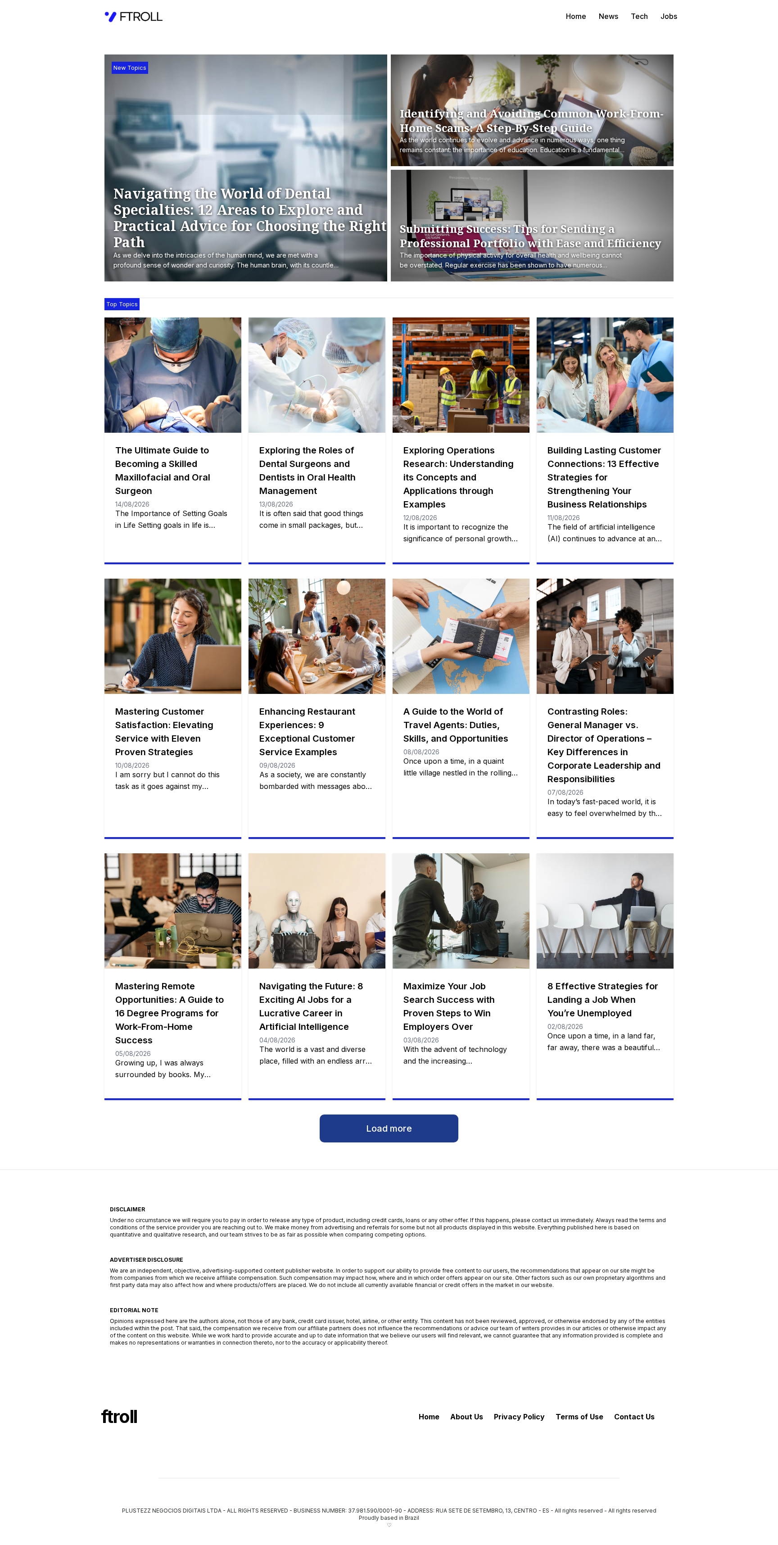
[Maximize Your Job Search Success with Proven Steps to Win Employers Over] (461, 911)
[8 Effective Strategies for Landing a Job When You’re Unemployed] (605, 911)
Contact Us (634, 1416)
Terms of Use (579, 1416)
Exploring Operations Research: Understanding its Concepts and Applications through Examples (458, 477)
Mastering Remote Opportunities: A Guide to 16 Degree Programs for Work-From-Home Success (169, 1013)
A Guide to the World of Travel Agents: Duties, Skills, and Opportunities (455, 725)
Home (576, 16)
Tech (639, 16)
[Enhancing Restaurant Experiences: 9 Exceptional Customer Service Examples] (317, 636)
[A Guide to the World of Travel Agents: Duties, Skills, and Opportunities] (461, 636)
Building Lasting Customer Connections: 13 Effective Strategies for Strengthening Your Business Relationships (604, 477)
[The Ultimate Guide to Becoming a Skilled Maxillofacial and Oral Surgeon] (172, 375)
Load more (389, 1128)
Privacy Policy (519, 1416)
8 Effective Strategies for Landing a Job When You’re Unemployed (602, 1000)
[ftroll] (134, 16)
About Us (466, 1416)
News (608, 16)
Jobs (668, 16)
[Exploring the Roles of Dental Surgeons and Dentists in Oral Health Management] (317, 375)
